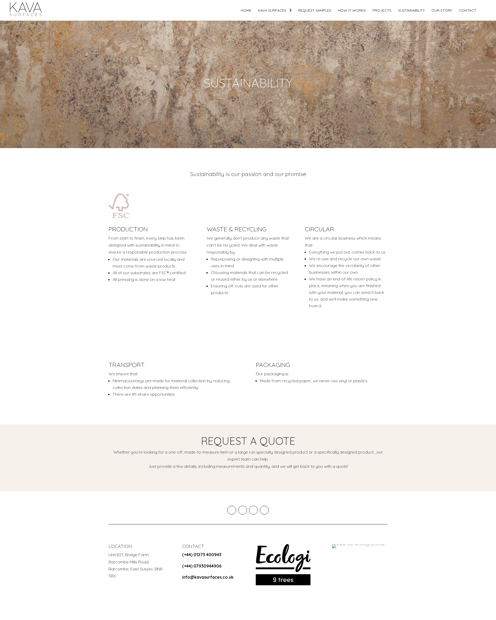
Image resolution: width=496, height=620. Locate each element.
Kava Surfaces (272, 11)
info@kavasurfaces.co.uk (208, 577)
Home (246, 11)
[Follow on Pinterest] (264, 510)
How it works (352, 11)
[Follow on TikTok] (253, 510)
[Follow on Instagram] (231, 510)
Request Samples (314, 11)
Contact (467, 11)
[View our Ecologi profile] (283, 564)
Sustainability (411, 11)
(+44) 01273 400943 (201, 554)
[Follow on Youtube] (242, 510)
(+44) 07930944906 (201, 566)
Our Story (441, 11)
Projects (382, 11)
